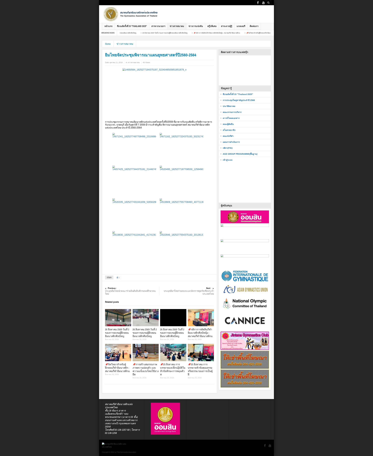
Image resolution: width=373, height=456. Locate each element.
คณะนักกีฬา (228, 136)
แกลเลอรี (241, 26)
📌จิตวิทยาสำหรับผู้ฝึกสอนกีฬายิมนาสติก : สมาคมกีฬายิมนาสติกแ (252, 33)
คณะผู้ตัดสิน (228, 124)
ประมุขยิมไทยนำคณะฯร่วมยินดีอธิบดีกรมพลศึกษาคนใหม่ (130, 291)
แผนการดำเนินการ (231, 142)
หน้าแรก (108, 26)
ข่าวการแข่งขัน (196, 26)
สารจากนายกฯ (158, 26)
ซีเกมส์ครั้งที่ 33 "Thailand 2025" (238, 94)
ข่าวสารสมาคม (177, 26)
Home (108, 43)
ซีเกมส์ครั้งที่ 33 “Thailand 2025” (132, 26)
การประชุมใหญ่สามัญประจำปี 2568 (239, 100)
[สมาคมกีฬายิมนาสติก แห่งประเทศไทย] (131, 14)
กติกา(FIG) (228, 148)
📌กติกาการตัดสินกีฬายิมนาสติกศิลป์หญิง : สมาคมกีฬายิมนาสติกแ (199, 33)
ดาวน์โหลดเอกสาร (231, 118)
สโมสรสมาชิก (229, 130)
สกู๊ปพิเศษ (212, 26)
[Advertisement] (218, 11)
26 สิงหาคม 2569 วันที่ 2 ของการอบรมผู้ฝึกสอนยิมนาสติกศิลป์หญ (147, 33)
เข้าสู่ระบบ (227, 160)
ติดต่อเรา (254, 26)
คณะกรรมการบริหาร (232, 112)
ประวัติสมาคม (229, 106)
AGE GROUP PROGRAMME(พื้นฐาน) (240, 154)
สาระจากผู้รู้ (226, 26)
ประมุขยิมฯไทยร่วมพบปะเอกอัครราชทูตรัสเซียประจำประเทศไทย (189, 291)
